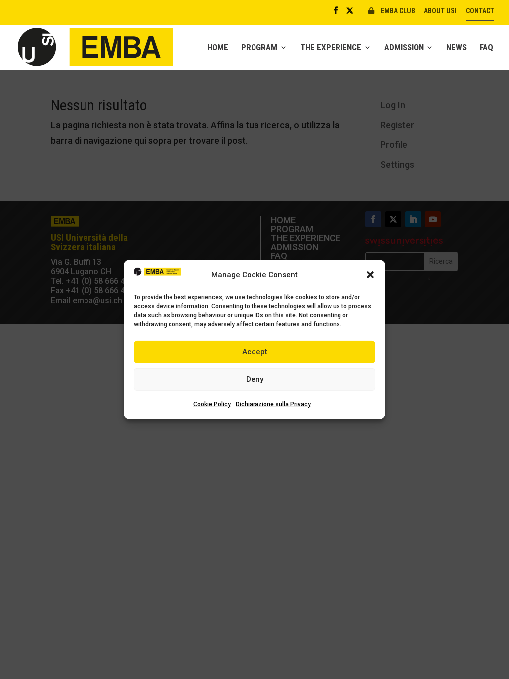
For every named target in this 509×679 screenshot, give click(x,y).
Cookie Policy (212, 404)
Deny (254, 379)
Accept (254, 351)
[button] (370, 275)
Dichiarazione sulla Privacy (273, 404)
